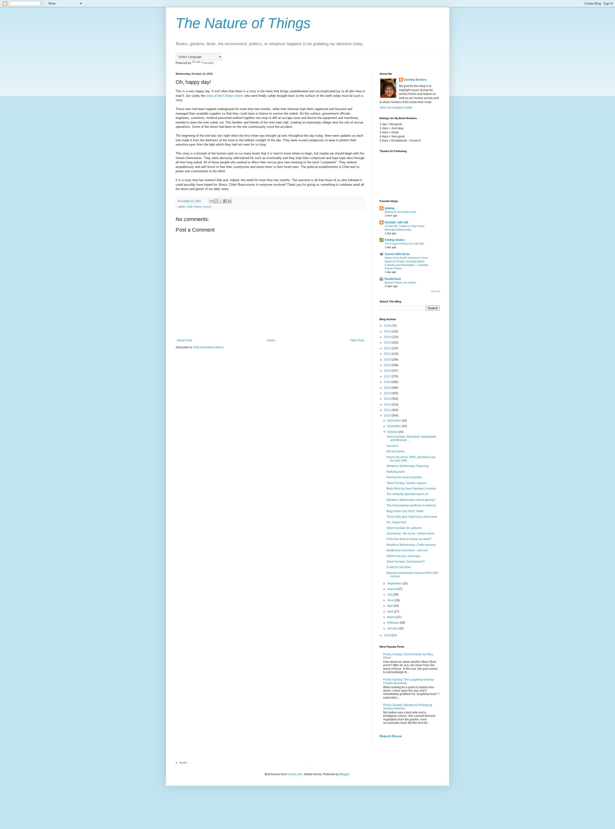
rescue (207, 206)
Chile (189, 206)
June (390, 600)
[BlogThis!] (216, 201)
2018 (387, 370)
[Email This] (211, 201)
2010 (387, 415)
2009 (387, 635)
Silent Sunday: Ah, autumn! (404, 528)
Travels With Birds (397, 254)
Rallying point (396, 471)
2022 (387, 348)
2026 (387, 325)
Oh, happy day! (396, 522)
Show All (435, 291)
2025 (387, 331)
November (394, 426)
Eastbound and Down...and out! (407, 550)
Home (271, 340)
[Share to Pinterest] (229, 201)
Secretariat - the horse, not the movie (410, 533)
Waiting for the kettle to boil (400, 211)
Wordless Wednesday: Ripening (408, 466)
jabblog (389, 208)
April (390, 611)
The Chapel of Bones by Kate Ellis (404, 243)
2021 (387, 354)
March (391, 617)
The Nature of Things (243, 23)
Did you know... (396, 451)
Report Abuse (391, 736)
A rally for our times (399, 567)
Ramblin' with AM (396, 222)
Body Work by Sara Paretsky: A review (411, 488)
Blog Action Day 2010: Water (405, 511)
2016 (387, 382)
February (393, 622)
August (392, 589)
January (393, 628)
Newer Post (184, 340)
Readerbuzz (393, 279)
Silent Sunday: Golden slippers (407, 483)
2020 (387, 359)
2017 (387, 376)
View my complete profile (396, 107)
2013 (387, 398)
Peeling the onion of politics (405, 477)
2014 (387, 393)
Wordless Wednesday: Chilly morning (411, 545)
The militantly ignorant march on (407, 494)
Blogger (344, 774)
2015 (387, 387)
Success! (392, 446)
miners (198, 206)
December (394, 420)
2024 (387, 337)
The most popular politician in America (411, 505)
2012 (387, 404)
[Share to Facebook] (225, 201)
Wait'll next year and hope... (404, 556)
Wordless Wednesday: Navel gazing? (411, 500)
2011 (387, 410)
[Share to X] (220, 201)
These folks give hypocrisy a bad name (412, 516)
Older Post (357, 340)
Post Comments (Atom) (208, 347)
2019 (387, 365)
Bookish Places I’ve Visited (400, 282)
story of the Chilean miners (225, 96)
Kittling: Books (395, 240)
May (390, 606)
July (390, 594)
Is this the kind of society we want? (409, 539)
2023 (387, 342)
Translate (208, 63)
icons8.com (294, 774)
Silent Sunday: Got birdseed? (406, 561)
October (392, 432)
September (394, 583)
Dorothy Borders (415, 79)
